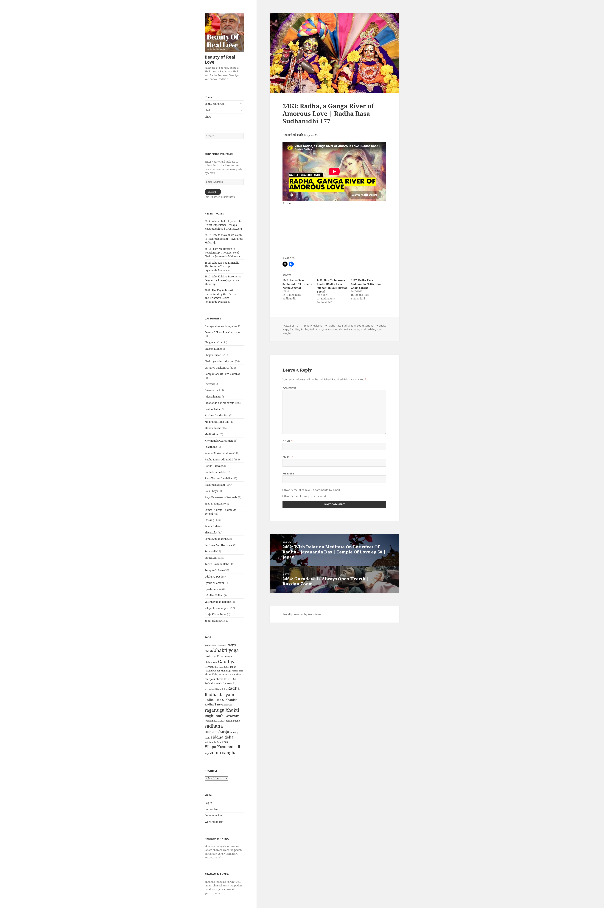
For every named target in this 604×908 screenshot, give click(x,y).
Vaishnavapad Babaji (217, 601)
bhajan (232, 645)
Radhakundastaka (215, 472)
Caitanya (210, 656)
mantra (230, 678)
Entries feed (212, 809)
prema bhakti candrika (216, 689)
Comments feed (214, 815)
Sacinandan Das (214, 503)
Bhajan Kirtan (213, 355)
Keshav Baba (212, 409)
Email (287, 457)
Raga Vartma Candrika (218, 478)
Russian (209, 720)
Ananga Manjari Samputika (221, 326)
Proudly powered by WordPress (301, 614)
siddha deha (222, 737)
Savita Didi (211, 526)
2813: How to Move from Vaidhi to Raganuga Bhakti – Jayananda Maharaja (224, 238)
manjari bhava (214, 679)
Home (208, 97)
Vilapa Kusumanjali (216, 608)
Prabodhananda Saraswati (219, 683)
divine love (211, 662)
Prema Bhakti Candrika (219, 453)
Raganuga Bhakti (215, 484)
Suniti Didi (211, 557)
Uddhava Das (212, 576)
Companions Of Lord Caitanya (222, 374)
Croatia (221, 656)
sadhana (214, 726)
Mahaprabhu (234, 674)
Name (287, 441)
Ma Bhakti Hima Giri (217, 421)
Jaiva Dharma (213, 396)
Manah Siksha (213, 428)
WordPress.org (214, 821)
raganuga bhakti (222, 710)
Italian (226, 667)
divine (229, 656)
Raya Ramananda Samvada (221, 497)
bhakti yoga (226, 650)
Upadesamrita (213, 589)
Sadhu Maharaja (214, 103)
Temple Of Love (214, 570)
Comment (290, 388)
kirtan (208, 674)
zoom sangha (223, 752)
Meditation (211, 434)
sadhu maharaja (217, 731)
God (216, 666)
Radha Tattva (213, 466)
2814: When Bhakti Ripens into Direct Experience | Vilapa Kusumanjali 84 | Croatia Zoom (223, 224)
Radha (233, 688)
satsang (233, 731)
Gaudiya (227, 661)
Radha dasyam (219, 694)
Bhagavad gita (210, 645)
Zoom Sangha (213, 620)
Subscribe (213, 191)
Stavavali (210, 551)
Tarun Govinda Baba (217, 564)
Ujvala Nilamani (214, 583)
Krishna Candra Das (217, 415)
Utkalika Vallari (214, 595)
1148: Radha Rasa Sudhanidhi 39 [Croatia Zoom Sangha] (297, 284)
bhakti (209, 651)
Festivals (210, 384)
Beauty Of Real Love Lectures (222, 332)
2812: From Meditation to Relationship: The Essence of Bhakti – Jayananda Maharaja (222, 252)
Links (208, 116)
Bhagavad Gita (213, 342)
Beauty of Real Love (220, 59)
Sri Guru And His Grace (219, 545)
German (209, 666)
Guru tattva (211, 390)
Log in (208, 803)
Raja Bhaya (211, 491)
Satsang (209, 520)
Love (224, 674)
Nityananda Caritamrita (219, 440)
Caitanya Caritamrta (217, 367)
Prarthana (211, 447)
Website (288, 473)
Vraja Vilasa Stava (215, 614)
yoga (207, 753)
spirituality (210, 742)
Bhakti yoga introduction (219, 361)
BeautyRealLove (313, 325)
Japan (233, 666)
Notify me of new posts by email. (306, 496)
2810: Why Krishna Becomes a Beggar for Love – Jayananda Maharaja (223, 280)
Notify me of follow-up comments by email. (313, 490)
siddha (207, 738)
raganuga (228, 705)
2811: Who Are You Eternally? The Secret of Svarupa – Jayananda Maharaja (222, 266)
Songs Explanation (216, 539)
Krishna (216, 674)
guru (221, 667)
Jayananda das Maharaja (219, 403)
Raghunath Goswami (222, 715)
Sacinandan (219, 721)
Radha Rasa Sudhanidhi (219, 459)
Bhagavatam (212, 348)
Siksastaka (211, 532)
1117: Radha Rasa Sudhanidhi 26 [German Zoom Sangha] (366, 284)
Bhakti (208, 110)
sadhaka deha (232, 720)
